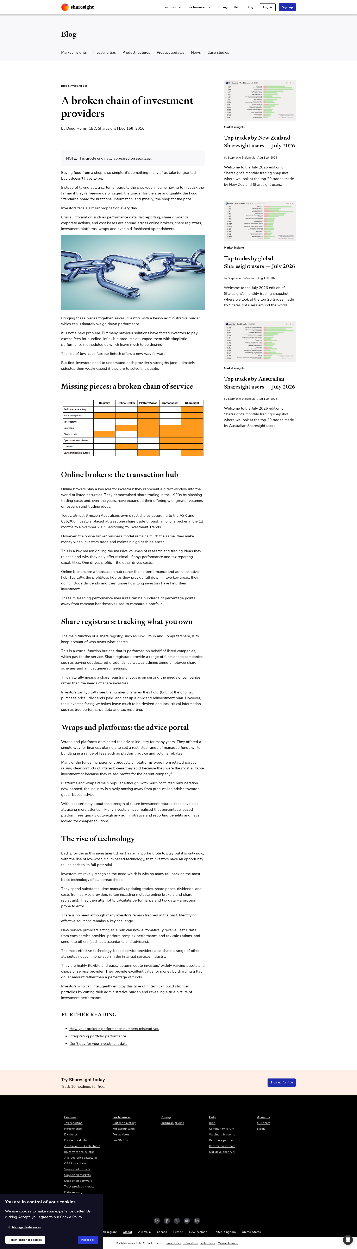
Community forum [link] (221, 1129)
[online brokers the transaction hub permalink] (59, 475)
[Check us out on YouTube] (186, 1221)
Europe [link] (178, 1232)
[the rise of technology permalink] (59, 839)
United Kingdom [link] (224, 1232)
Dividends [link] (71, 1134)
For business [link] (122, 1117)
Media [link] (261, 1129)
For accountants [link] (124, 1129)
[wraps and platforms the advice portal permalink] (59, 727)
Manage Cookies (228, 1243)
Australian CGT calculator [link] (82, 1146)
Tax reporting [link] (73, 1123)
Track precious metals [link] (79, 1187)
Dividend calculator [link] (77, 1140)
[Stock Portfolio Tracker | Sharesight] (77, 7)
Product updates (170, 52)
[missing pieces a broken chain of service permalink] (59, 386)
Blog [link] (250, 7)
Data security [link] (73, 1192)
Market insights (74, 52)
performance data (122, 217)
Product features (136, 52)
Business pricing (172, 1123)
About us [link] (263, 1117)
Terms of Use (190, 1243)
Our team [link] (263, 1123)
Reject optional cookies (25, 1240)
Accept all (88, 1240)
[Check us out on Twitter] (177, 1221)
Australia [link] (144, 1232)
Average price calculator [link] (80, 1158)
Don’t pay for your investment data (98, 1043)
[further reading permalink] (59, 1014)
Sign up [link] (287, 7)
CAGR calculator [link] (75, 1163)
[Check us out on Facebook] (166, 1221)
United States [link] (251, 1232)
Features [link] (70, 1117)
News (196, 52)
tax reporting (149, 217)
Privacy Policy (173, 1243)
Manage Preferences (26, 1227)
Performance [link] (73, 1129)
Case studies (218, 52)
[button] (348, 1240)
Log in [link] (267, 7)
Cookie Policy (207, 1243)
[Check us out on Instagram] (157, 1221)
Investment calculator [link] (79, 1152)
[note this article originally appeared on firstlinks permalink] (59, 153)
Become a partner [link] (221, 1140)
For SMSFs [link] (120, 1140)
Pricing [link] (223, 7)
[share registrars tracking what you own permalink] (59, 622)
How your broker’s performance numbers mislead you (114, 1028)
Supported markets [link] (77, 1175)
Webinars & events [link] (222, 1134)
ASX (183, 515)
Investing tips (104, 52)
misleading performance (93, 598)
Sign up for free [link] (282, 1082)
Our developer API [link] (222, 1152)
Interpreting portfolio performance (97, 1036)
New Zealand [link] (198, 1232)
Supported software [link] (78, 1181)
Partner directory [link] (124, 1123)
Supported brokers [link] (77, 1169)
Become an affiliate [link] (222, 1146)
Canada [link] (162, 1232)
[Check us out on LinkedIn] (197, 1221)
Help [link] (237, 7)
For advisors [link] (121, 1134)
